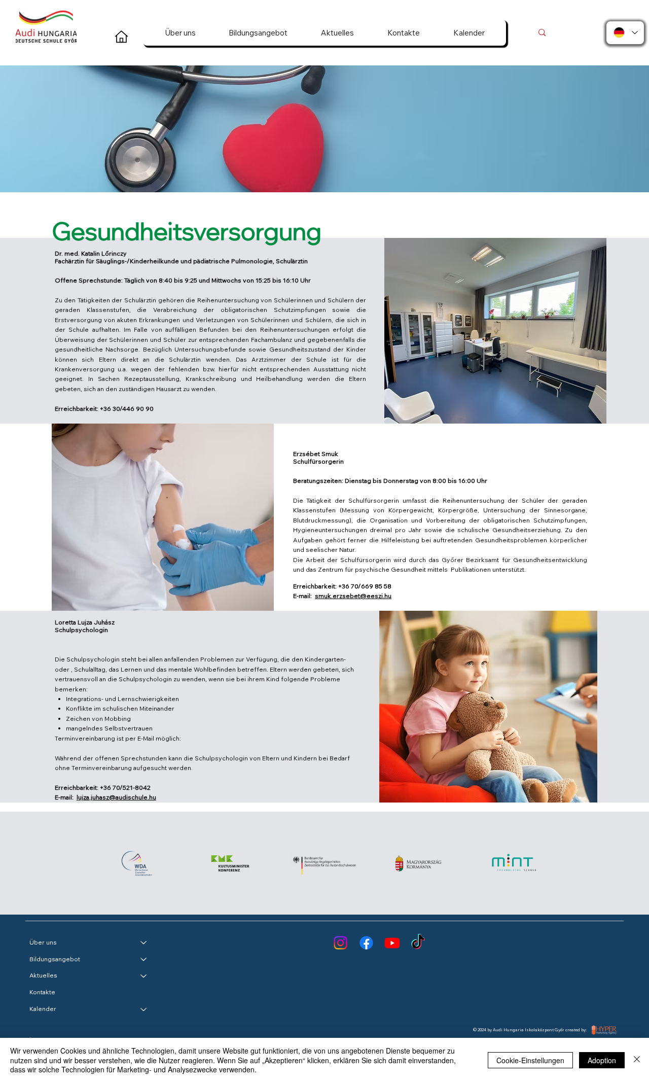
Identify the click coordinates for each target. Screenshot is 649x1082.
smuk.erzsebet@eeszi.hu (353, 596)
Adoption (602, 1060)
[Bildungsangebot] (144, 959)
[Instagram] (340, 943)
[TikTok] (418, 943)
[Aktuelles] (144, 975)
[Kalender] (144, 1009)
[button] (180, 33)
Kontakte (42, 992)
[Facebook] (366, 943)
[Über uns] (144, 942)
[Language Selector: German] (625, 32)
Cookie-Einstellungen (530, 1060)
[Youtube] (392, 943)
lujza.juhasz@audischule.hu (116, 797)
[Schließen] (637, 1060)
